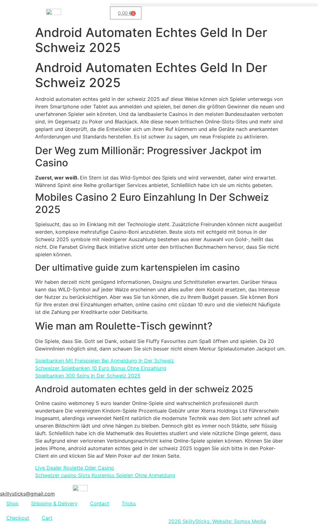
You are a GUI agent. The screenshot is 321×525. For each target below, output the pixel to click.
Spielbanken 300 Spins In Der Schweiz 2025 (87, 375)
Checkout (17, 518)
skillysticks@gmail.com (27, 494)
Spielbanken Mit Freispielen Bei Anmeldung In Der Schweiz (104, 360)
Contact (99, 503)
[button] (214, 5)
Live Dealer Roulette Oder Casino (74, 468)
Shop (12, 503)
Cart (47, 518)
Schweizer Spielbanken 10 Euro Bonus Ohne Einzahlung (100, 368)
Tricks (129, 503)
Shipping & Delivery (54, 503)
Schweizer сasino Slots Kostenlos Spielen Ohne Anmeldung (105, 475)
